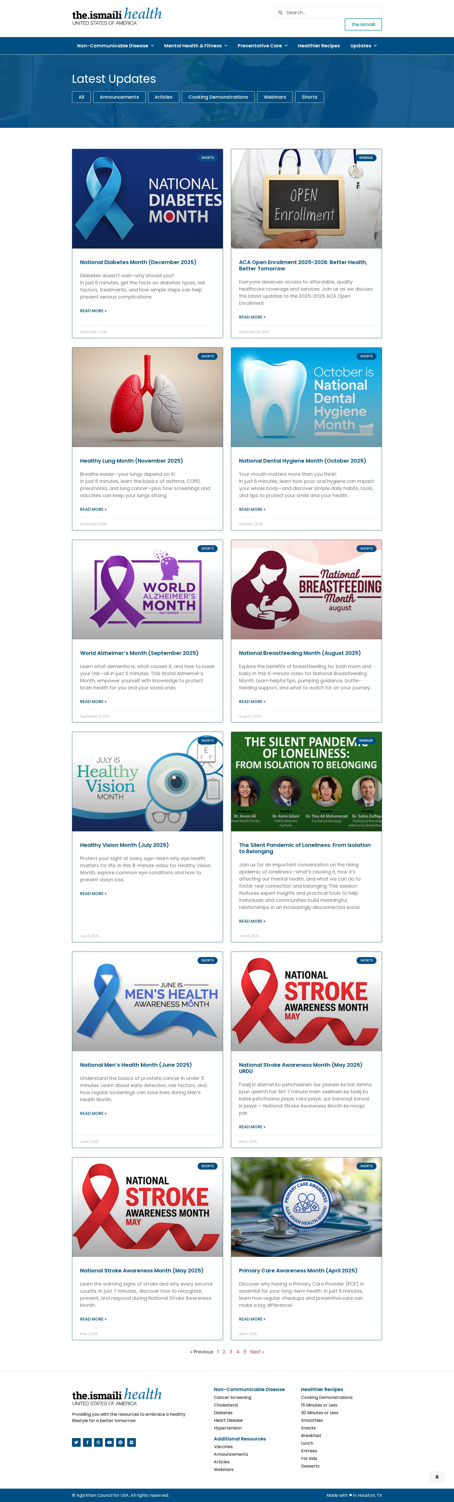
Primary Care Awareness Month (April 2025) (298, 1270)
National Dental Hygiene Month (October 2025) (302, 460)
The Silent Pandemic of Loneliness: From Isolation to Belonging (305, 848)
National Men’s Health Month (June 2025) (136, 1065)
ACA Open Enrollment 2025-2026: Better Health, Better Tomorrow (303, 265)
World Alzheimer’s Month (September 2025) (139, 653)
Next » (257, 1351)
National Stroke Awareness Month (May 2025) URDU (301, 1068)
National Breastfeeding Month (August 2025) (300, 653)
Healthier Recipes (319, 45)
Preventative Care (260, 45)
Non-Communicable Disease (112, 45)
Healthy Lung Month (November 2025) (131, 460)
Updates (360, 45)
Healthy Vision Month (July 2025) (124, 845)
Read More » (93, 311)
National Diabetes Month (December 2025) (138, 262)
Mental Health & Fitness (193, 45)
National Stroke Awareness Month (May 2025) (142, 1270)
